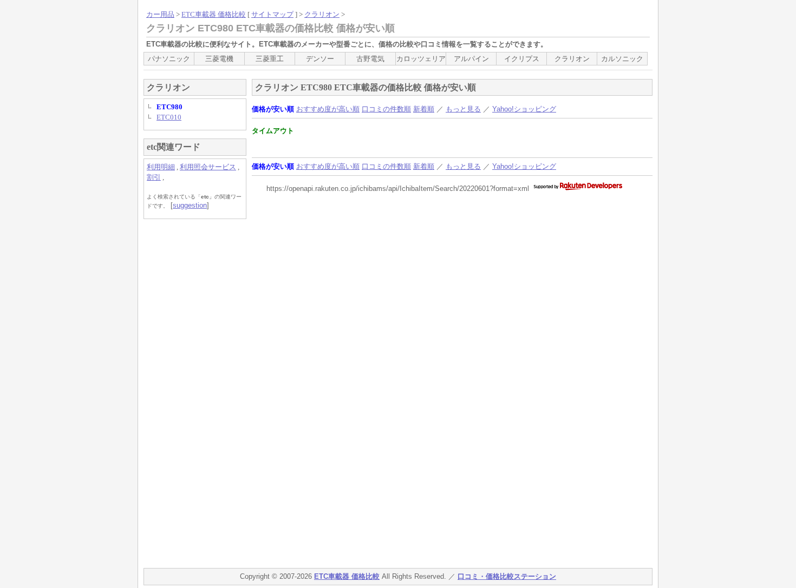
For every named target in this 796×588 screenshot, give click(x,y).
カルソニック (622, 59)
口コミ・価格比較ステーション (507, 576)
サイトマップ (272, 14)
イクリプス (521, 59)
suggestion (190, 205)
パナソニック (169, 59)
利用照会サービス (208, 167)
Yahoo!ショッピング (524, 109)
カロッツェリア (421, 59)
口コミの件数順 (386, 109)
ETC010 (168, 117)
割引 (154, 177)
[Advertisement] (186, 389)
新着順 (423, 109)
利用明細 (161, 167)
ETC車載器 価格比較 (213, 14)
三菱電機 (219, 59)
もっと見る (463, 109)
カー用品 (160, 14)
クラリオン (322, 14)
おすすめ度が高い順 (328, 109)
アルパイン (471, 59)
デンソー (320, 59)
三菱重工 (270, 59)
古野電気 (370, 59)
